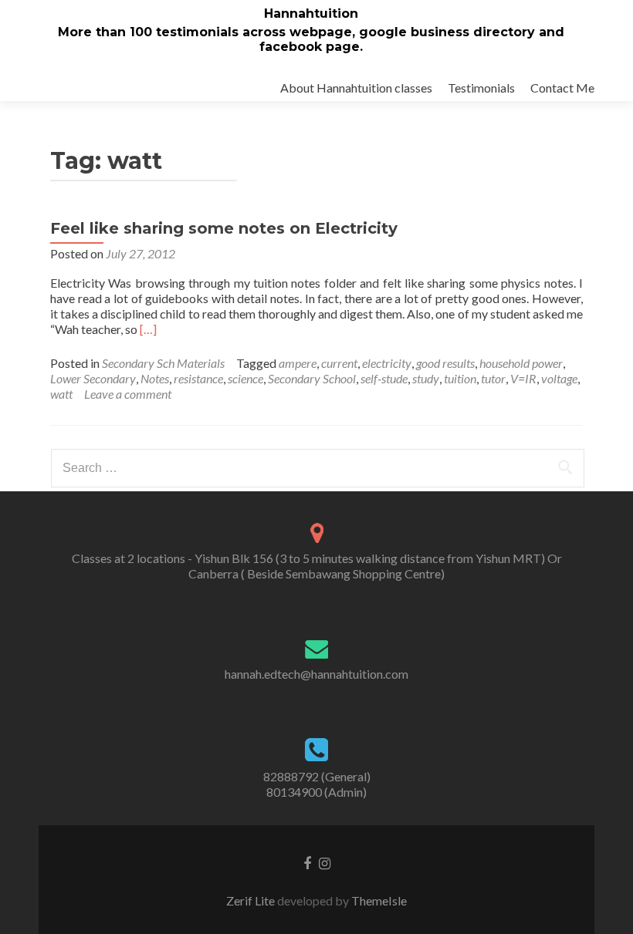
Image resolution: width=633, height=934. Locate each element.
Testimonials (481, 87)
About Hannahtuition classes (356, 87)
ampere (297, 363)
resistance (198, 378)
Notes (154, 378)
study (425, 378)
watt (61, 393)
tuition (460, 378)
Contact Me (562, 87)
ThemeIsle (379, 900)
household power (521, 363)
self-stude (384, 378)
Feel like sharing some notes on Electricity (224, 228)
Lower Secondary (93, 378)
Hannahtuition (311, 13)
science (245, 378)
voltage (559, 378)
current (339, 363)
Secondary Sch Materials (163, 363)
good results (445, 363)
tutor (493, 378)
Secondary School (312, 378)
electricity (386, 363)
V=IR (523, 378)
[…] (148, 329)
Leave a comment (127, 393)
